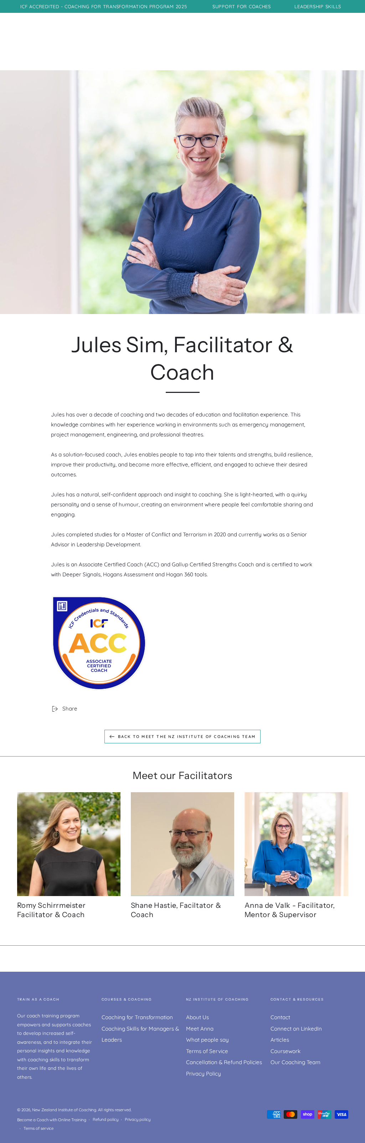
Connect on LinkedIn (296, 1028)
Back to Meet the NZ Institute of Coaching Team (187, 736)
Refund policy (105, 1119)
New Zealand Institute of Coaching (64, 1109)
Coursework (285, 1051)
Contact (280, 1017)
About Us (197, 1017)
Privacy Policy (203, 1073)
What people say (207, 1039)
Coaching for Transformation (137, 1017)
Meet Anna (200, 1028)
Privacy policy (137, 1119)
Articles (280, 1039)
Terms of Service (207, 1051)
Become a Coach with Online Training (51, 1119)
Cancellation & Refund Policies (224, 1062)
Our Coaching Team (295, 1062)
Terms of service (38, 1128)
